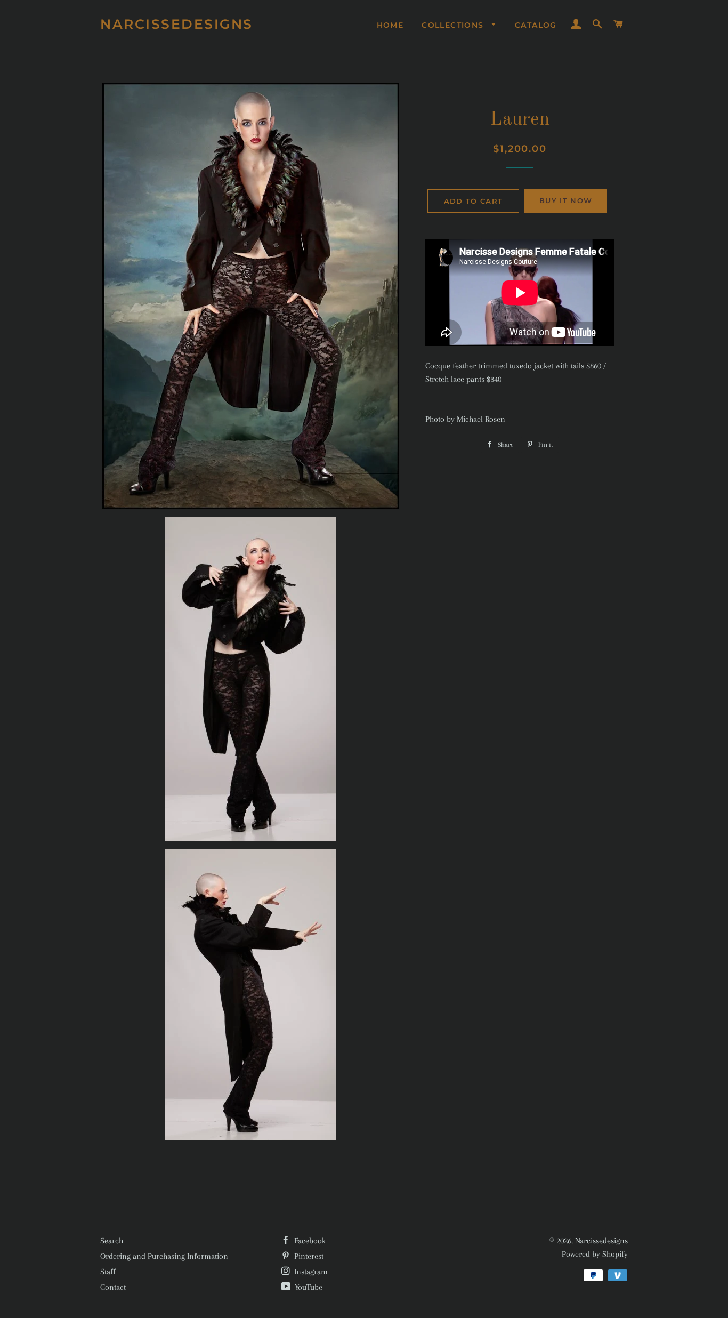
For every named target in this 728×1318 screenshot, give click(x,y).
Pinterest (307, 1256)
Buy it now (565, 200)
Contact (113, 1287)
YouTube (307, 1287)
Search (111, 1240)
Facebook (309, 1240)
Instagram (310, 1271)
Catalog (536, 25)
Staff (108, 1271)
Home (390, 25)
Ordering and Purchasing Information (164, 1256)
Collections (454, 25)
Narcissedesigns (176, 24)
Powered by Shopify (595, 1254)
